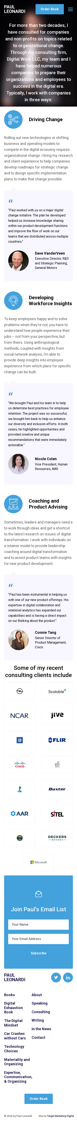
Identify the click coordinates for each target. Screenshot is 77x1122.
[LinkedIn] (68, 977)
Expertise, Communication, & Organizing (18, 1076)
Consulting (41, 1012)
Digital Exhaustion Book (13, 1007)
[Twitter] (56, 977)
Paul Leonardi (14, 9)
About (37, 995)
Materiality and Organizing (17, 1061)
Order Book (50, 9)
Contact (38, 1037)
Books (9, 995)
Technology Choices (14, 1048)
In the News (41, 1029)
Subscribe (38, 953)
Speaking (40, 1003)
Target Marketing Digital (60, 1116)
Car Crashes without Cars (15, 1035)
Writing (38, 1020)
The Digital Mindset (13, 1022)
